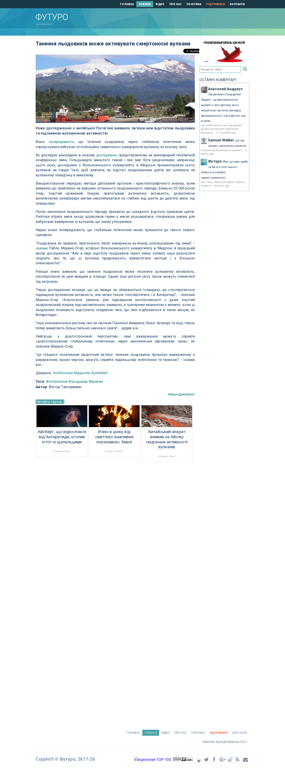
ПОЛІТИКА (194, 4)
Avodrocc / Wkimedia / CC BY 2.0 (169, 120)
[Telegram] (230, 759)
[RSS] (238, 759)
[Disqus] (115, 522)
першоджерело (181, 394)
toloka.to (206, 172)
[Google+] (222, 759)
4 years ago (222, 185)
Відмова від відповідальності (225, 742)
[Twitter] (206, 759)
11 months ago (226, 132)
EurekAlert (99, 373)
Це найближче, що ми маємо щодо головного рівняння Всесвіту (221, 128)
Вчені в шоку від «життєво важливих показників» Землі (114, 436)
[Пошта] (245, 759)
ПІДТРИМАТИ (215, 4)
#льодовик (78, 381)
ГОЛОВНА (127, 4)
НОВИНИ (145, 4)
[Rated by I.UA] (183, 759)
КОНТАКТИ (237, 4)
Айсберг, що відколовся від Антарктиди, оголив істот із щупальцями (62, 436)
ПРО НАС (175, 4)
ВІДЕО (160, 4)
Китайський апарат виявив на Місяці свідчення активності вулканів (167, 439)
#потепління (56, 381)
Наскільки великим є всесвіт (222, 150)
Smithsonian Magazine (71, 373)
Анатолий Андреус (225, 89)
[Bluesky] (199, 759)
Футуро (215, 161)
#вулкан (96, 381)
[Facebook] (214, 759)
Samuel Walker (221, 140)
